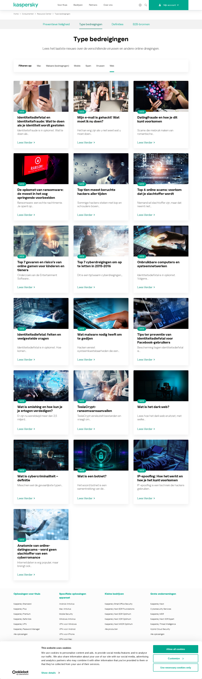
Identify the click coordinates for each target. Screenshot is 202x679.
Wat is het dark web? (153, 407)
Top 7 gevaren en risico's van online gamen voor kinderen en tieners (40, 266)
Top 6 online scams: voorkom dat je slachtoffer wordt (159, 192)
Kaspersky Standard (22, 604)
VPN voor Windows (68, 624)
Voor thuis (62, 5)
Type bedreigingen (90, 24)
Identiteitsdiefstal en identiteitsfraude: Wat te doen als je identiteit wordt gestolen (40, 121)
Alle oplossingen (21, 634)
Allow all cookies (175, 649)
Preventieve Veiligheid (56, 24)
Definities (117, 24)
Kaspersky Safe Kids (22, 619)
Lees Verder (25, 142)
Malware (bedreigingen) (57, 65)
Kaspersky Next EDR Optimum (118, 614)
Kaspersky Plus (20, 609)
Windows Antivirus (67, 619)
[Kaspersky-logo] (26, 5)
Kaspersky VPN (20, 624)
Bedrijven (78, 5)
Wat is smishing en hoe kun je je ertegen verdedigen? (39, 409)
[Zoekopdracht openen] (146, 5)
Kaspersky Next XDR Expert (162, 619)
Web (112, 65)
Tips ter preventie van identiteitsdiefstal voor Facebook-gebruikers (155, 338)
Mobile (77, 65)
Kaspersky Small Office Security (119, 604)
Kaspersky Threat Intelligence (163, 624)
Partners (93, 5)
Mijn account (169, 5)
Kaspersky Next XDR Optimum (118, 619)
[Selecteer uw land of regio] (140, 5)
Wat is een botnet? (92, 476)
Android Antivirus (66, 604)
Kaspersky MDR (157, 614)
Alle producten (111, 629)
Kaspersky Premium (22, 614)
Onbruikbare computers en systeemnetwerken (158, 264)
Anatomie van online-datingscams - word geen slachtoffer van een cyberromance (36, 551)
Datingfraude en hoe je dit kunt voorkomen (157, 119)
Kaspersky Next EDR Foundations (119, 609)
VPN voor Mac (65, 639)
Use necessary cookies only (175, 667)
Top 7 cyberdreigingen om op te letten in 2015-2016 (99, 264)
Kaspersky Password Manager (27, 629)
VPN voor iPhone (66, 634)
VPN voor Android (67, 629)
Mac (39, 65)
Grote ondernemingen (163, 593)
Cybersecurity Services (160, 609)
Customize (174, 658)
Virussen (100, 65)
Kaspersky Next (157, 604)
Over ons (108, 5)
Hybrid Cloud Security (160, 629)
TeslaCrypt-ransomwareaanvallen (94, 409)
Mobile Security (66, 614)
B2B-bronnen (141, 24)
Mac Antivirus (65, 609)
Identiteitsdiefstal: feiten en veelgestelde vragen (39, 336)
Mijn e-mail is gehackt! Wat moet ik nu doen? (98, 119)
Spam (88, 65)
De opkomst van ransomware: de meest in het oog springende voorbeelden (40, 194)
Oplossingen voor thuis (27, 593)
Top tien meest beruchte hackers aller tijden (96, 192)
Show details (48, 672)
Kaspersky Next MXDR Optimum (119, 624)
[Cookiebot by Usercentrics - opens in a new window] (20, 672)
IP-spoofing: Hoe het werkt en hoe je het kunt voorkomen (160, 478)
